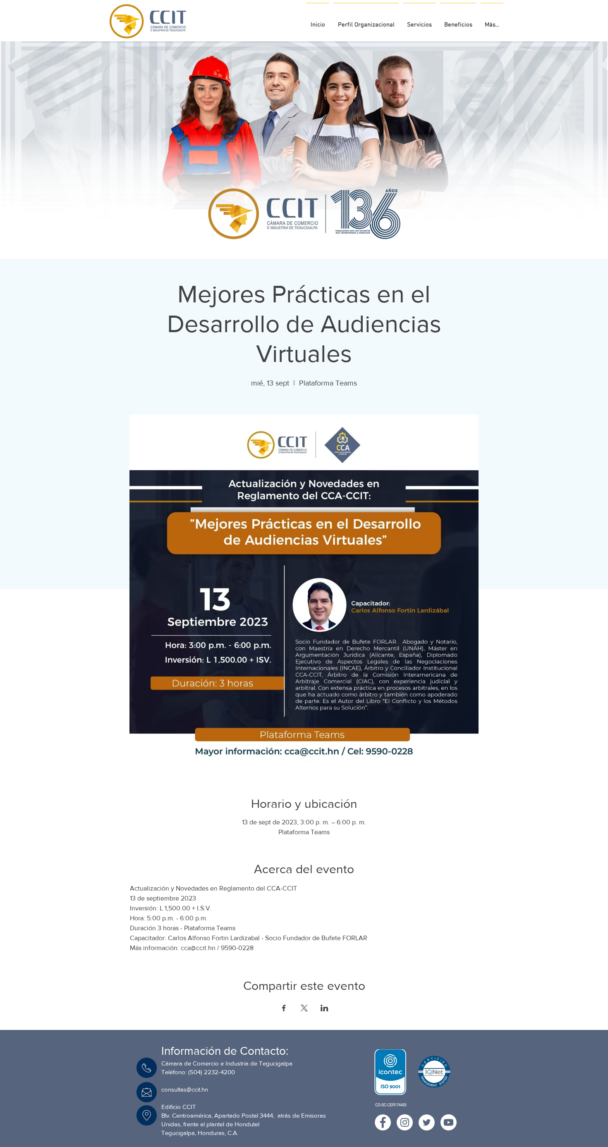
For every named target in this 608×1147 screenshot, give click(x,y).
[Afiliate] (316, 236)
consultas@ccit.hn (184, 1089)
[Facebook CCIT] (383, 1122)
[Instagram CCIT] (405, 1122)
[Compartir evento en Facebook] (284, 1008)
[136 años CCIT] (293, 236)
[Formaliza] (308, 236)
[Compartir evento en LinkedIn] (324, 1008)
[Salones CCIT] (301, 236)
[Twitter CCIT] (427, 1122)
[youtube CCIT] (448, 1122)
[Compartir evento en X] (304, 1008)
